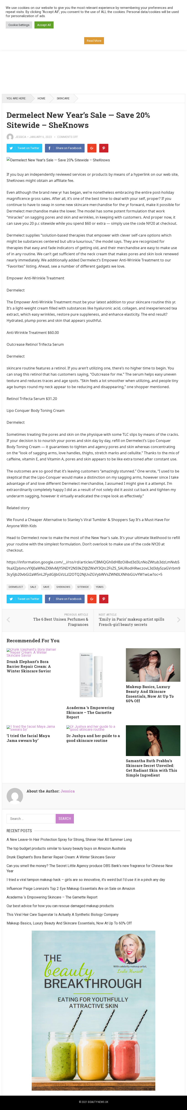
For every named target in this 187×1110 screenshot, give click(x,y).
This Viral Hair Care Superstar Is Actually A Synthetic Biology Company (63, 914)
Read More (94, 40)
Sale (33, 587)
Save (46, 587)
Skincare (63, 98)
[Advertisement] (93, 56)
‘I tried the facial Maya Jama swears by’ (28, 738)
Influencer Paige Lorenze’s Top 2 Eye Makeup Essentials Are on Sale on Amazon (71, 888)
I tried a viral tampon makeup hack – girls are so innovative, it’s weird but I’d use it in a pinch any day (86, 880)
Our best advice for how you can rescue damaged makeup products (60, 906)
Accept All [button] (44, 25)
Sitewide (83, 587)
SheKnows (63, 587)
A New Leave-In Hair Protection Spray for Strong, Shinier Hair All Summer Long (69, 839)
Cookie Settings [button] (18, 25)
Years (100, 587)
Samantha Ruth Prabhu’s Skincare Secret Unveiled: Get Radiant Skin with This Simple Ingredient (151, 767)
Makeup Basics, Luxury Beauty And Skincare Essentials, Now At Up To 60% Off (150, 693)
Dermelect (16, 587)
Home (41, 98)
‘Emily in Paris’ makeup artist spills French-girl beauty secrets (131, 622)
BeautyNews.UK (98, 1102)
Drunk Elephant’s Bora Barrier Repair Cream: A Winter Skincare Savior (29, 666)
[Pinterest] (103, 148)
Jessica (20, 137)
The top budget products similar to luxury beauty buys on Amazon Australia (66, 848)
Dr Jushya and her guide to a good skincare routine (93, 738)
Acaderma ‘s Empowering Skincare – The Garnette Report (90, 712)
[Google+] (91, 148)
